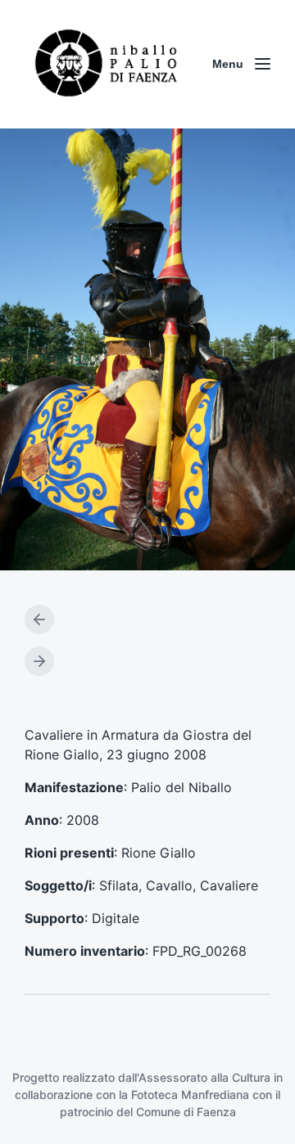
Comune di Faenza (186, 1112)
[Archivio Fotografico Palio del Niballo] (106, 64)
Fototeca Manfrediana (190, 1094)
